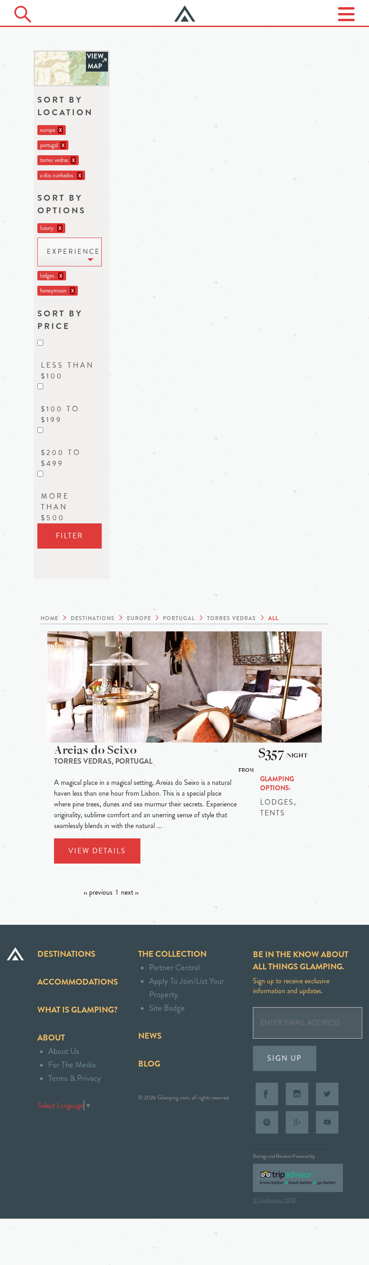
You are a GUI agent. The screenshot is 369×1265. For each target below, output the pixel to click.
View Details (97, 851)
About (51, 1037)
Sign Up (284, 1058)
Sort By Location (65, 106)
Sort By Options (61, 204)
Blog (149, 1064)
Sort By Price (60, 319)
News (150, 1036)
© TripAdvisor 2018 (274, 1200)
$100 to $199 (60, 414)
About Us (63, 1051)
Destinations (66, 954)
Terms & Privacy (74, 1078)
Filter (69, 536)
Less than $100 (67, 370)
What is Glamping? (77, 1010)
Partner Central (174, 967)
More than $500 (55, 507)
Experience (73, 252)
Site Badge (167, 1008)
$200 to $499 (61, 457)
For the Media (72, 1064)
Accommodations (77, 982)
